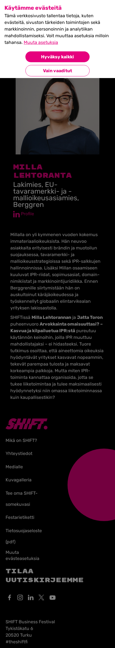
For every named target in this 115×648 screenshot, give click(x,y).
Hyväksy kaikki (57, 56)
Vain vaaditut (57, 70)
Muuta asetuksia (41, 42)
